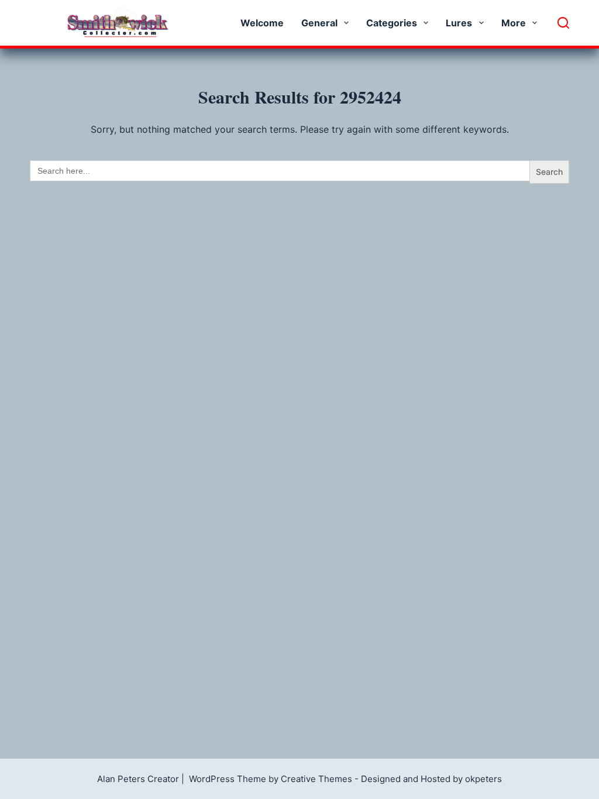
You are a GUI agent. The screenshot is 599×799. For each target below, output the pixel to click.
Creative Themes (316, 778)
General (319, 23)
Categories (391, 23)
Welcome (262, 23)
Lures (459, 23)
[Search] (563, 23)
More (513, 23)
